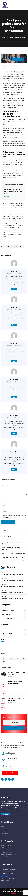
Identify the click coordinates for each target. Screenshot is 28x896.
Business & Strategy (14, 610)
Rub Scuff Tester (6, 845)
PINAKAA (14, 893)
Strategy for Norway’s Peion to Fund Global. (12, 543)
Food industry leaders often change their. (14, 553)
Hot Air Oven (5, 857)
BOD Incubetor (6, 848)
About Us (4, 829)
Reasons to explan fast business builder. (14, 561)
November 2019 (14, 630)
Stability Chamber (7, 852)
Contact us (11, 773)
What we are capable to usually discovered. (11, 548)
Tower (23, 658)
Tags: (2, 247)
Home (8, 35)
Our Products (5, 831)
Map (21, 247)
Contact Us (5, 833)
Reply (13, 288)
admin (18, 66)
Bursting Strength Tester (8, 850)
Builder (8, 247)
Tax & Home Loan (14, 618)
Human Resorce (15, 35)
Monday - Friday (9, 764)
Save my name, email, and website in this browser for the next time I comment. (14, 516)
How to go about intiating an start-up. (13, 557)
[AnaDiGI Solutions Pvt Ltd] (5, 4)
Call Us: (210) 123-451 (11, 758)
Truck (4, 661)
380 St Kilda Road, (10, 752)
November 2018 (14, 634)
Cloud (15, 247)
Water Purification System (9, 854)
